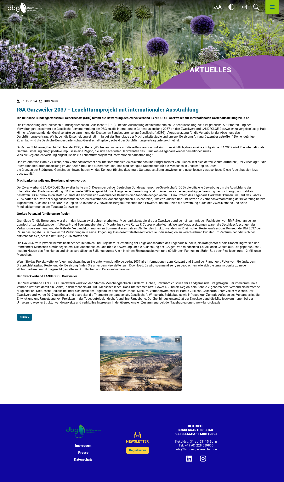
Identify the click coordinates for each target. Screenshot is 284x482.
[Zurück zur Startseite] (25, 9)
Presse (83, 452)
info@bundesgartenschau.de (196, 449)
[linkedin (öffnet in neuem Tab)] (189, 458)
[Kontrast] (231, 7)
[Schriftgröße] (217, 7)
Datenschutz (83, 459)
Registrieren (137, 450)
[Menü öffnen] (272, 7)
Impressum (83, 445)
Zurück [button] (24, 317)
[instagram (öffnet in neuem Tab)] (203, 458)
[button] (244, 7)
